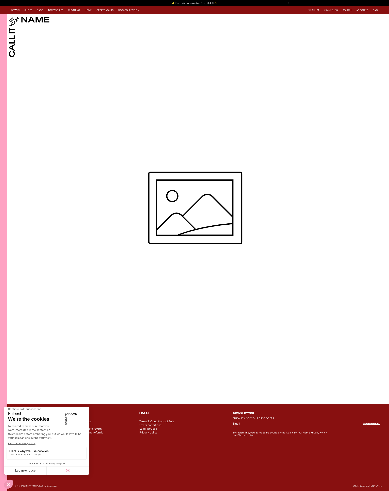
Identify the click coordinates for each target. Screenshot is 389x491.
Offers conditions (150, 425)
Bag (375, 10)
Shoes (28, 10)
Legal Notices (148, 428)
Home (88, 10)
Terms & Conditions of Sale (156, 421)
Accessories (55, 10)
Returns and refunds (90, 432)
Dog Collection (128, 10)
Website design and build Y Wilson (367, 486)
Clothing (74, 10)
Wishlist (314, 10)
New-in (15, 10)
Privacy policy (148, 432)
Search (347, 10)
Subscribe (371, 423)
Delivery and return (89, 428)
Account (362, 10)
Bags (40, 10)
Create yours (104, 10)
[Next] (288, 3)
